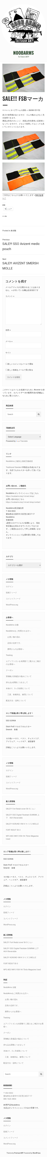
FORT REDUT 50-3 (13, 830)
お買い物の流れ (13, 637)
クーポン (9, 670)
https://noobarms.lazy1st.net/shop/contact (23, 502)
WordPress (36, 1153)
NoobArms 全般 (12, 625)
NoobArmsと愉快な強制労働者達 (19, 461)
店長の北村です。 (14, 643)
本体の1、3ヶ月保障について (18, 688)
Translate (24, 441)
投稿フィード (11, 593)
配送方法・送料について (16, 701)
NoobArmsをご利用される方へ (18, 631)
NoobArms (23, 52)
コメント (9, 296)
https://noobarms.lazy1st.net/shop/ (20, 496)
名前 (8, 330)
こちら (14, 747)
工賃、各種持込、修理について (20, 694)
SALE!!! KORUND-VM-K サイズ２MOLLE (22, 824)
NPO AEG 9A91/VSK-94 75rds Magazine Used (22, 970)
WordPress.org (12, 605)
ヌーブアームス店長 (18, 110)
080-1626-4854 (9, 1099)
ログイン (9, 586)
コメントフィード (13, 599)
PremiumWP (18, 1153)
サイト (8, 353)
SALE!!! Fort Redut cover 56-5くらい (20, 809)
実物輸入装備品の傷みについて (18, 676)
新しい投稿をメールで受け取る (20, 370)
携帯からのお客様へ (15, 649)
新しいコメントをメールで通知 (20, 364)
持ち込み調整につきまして (17, 682)
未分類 (13, 231)
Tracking (9, 655)
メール (8, 341)
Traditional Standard (14, 467)
